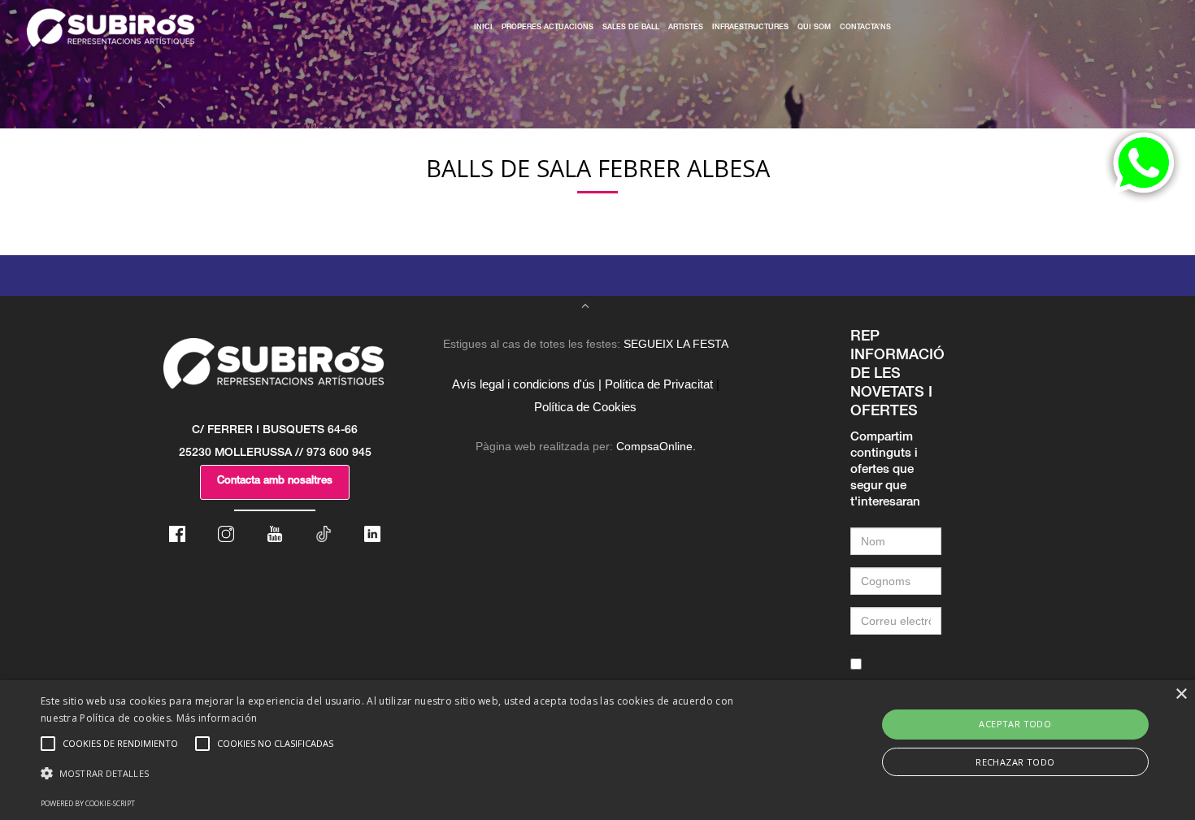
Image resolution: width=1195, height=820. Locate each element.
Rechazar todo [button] (1015, 762)
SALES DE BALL (630, 28)
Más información (217, 718)
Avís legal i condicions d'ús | (527, 384)
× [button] (1181, 694)
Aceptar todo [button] (1015, 724)
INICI (483, 28)
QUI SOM (814, 28)
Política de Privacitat (659, 384)
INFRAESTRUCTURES (750, 28)
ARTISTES (685, 28)
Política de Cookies (585, 407)
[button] (403, 773)
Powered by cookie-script (88, 803)
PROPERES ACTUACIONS (547, 28)
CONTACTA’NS (865, 28)
